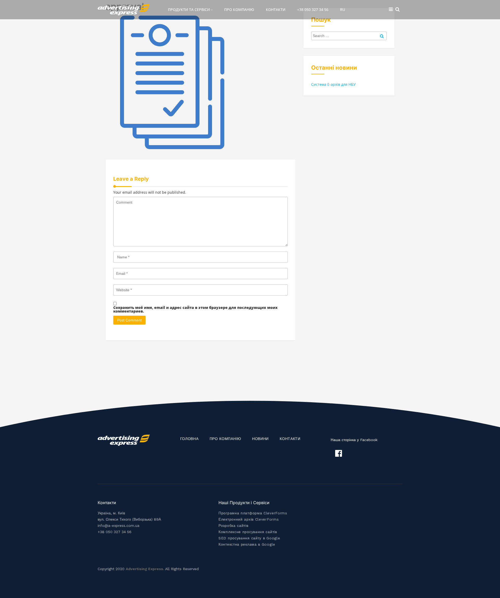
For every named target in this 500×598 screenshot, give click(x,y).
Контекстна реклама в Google (246, 544)
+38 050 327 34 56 (312, 9)
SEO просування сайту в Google (249, 538)
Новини (260, 439)
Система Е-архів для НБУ (333, 84)
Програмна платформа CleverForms (252, 513)
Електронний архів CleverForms (248, 519)
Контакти (275, 9)
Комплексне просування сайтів (247, 532)
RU (342, 9)
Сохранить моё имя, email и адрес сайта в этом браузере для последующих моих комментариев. (195, 309)
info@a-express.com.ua (118, 525)
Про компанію (239, 9)
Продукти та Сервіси (189, 9)
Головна (189, 439)
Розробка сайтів (233, 525)
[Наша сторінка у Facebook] (338, 453)
